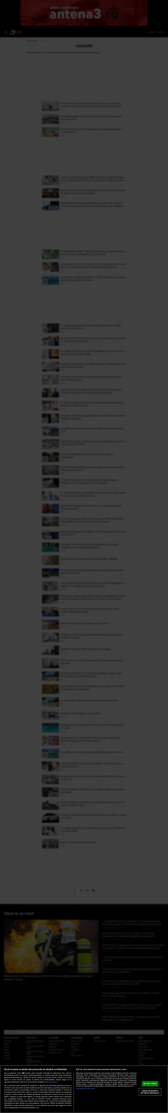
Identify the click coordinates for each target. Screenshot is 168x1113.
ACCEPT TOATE (150, 1084)
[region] (84, 1089)
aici (25, 1099)
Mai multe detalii (51, 1082)
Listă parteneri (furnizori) (85, 1088)
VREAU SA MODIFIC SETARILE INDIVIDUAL (150, 1092)
